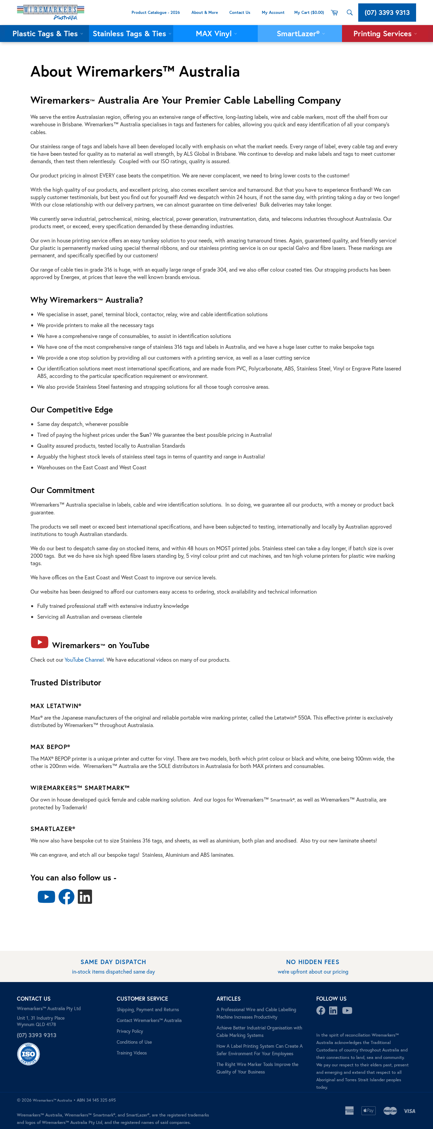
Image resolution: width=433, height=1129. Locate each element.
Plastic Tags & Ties (46, 33)
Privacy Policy (130, 1031)
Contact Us (239, 12)
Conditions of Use (134, 1042)
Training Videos (132, 1053)
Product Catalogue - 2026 (156, 12)
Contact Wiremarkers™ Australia (149, 1020)
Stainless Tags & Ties (130, 33)
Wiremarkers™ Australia (52, 1100)
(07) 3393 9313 (387, 12)
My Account (274, 12)
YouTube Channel (84, 659)
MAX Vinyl (215, 33)
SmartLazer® (299, 33)
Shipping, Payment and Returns (148, 1009)
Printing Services (384, 33)
